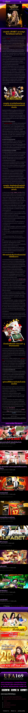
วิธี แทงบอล (4, 542)
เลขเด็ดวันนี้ (3, 600)
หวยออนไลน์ (4, 493)
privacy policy (21, 711)
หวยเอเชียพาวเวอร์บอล (7, 517)
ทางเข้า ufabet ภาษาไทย (16, 192)
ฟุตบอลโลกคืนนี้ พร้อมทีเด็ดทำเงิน (10, 442)
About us (13, 711)
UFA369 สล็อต (22, 279)
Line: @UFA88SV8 (10, 408)
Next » (23, 606)
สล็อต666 (3, 566)
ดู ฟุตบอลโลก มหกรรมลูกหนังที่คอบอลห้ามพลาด (13, 467)
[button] (20, 2)
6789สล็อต (3, 591)
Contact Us (6, 711)
